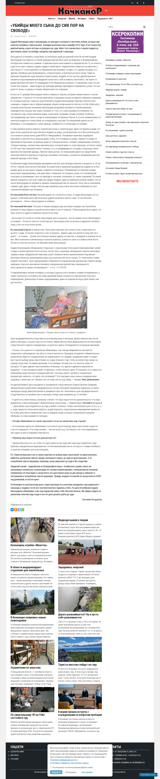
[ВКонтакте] (12, 509)
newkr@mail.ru (138, 763)
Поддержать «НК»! (105, 18)
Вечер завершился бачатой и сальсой (121, 141)
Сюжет (92, 18)
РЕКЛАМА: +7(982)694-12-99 (116, 759)
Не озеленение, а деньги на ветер (119, 130)
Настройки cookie (148, 775)
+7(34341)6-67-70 (134, 755)
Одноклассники (17, 752)
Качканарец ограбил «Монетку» (29, 545)
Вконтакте (15, 755)
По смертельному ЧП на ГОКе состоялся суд (28, 716)
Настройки (87, 772)
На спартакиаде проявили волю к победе (122, 146)
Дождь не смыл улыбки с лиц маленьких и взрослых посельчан (127, 123)
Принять (56, 772)
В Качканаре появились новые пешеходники (28, 619)
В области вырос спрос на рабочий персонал (124, 173)
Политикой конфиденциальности (63, 760)
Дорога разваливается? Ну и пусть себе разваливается (78, 616)
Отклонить (71, 772)
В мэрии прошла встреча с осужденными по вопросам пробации (80, 713)
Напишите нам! (20, 3)
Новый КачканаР (20, 36)
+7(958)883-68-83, (120, 755)
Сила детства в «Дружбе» (116, 136)
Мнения (72, 18)
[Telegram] (19, 509)
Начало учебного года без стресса (120, 152)
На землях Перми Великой (116, 168)
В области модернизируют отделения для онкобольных (27, 569)
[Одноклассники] (15, 509)
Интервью (82, 18)
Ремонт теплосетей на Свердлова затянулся (124, 157)
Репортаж (62, 18)
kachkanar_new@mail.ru (121, 763)
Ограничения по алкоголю (26, 667)
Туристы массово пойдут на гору (77, 664)
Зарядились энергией (71, 567)
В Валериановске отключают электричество (124, 163)
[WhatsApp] (22, 509)
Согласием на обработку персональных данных (69, 763)
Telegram (14, 759)
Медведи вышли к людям (73, 520)
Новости (51, 18)
